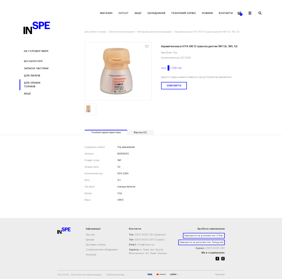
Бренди (90, 240)
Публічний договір (115, 275)
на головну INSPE (36, 51)
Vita (175, 52)
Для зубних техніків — (97, 32)
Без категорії (33, 61)
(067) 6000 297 (215, 248)
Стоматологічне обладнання (101, 249)
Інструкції (91, 254)
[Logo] (63, 231)
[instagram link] (223, 259)
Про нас (90, 235)
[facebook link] (217, 259)
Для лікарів (32, 76)
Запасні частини (36, 68)
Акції (27, 94)
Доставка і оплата (95, 245)
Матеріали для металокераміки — (156, 32)
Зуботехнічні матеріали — (123, 32)
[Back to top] (277, 274)
